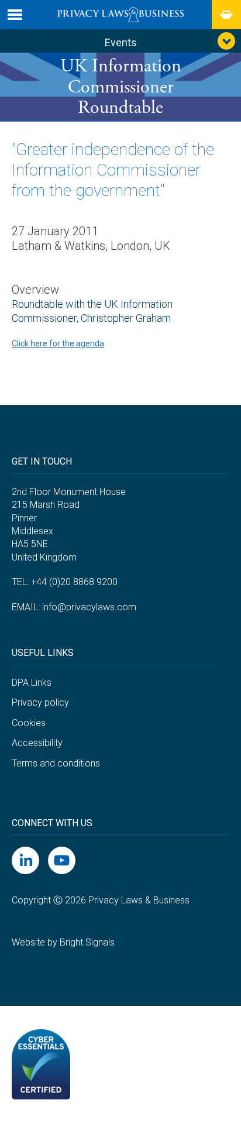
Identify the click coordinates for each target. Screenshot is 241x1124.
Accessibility (37, 742)
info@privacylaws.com (89, 607)
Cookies (29, 722)
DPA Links (31, 682)
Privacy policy (40, 702)
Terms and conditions (56, 763)
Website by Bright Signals (63, 942)
